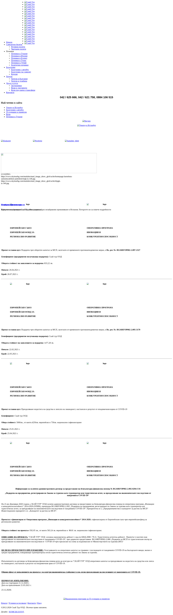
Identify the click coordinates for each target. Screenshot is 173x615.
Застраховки (16, 86)
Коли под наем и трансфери (23, 90)
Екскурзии (10, 67)
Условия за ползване (17, 603)
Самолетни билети (14, 44)
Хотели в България (19, 79)
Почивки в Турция (19, 54)
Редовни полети (18, 47)
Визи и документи (19, 88)
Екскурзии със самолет (21, 72)
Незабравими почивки (11, 205)
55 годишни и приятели (16, 112)
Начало (9, 42)
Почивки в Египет (19, 58)
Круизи (14, 74)
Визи (8, 114)
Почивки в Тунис (18, 60)
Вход (39, 603)
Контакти (10, 92)
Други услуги (12, 83)
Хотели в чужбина (19, 81)
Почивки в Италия (19, 56)
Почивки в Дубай (18, 63)
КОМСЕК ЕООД (16, 612)
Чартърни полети (18, 49)
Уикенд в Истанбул (14, 107)
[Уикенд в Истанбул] (86, 125)
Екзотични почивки (19, 65)
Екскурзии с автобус (20, 70)
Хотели (9, 76)
